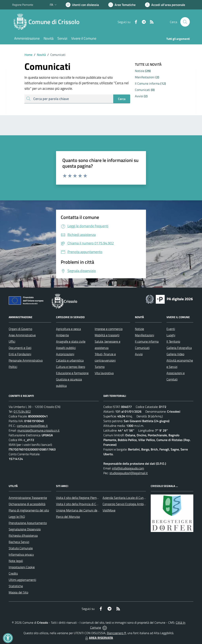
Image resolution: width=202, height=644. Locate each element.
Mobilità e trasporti (107, 335)
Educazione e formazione (72, 373)
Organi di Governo (20, 328)
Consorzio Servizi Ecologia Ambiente (126, 504)
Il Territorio (173, 341)
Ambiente (62, 335)
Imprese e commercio (109, 328)
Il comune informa (147, 341)
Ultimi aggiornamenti (22, 579)
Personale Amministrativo (26, 360)
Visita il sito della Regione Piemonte (79, 497)
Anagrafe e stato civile (70, 341)
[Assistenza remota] (104, 627)
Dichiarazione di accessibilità (27, 504)
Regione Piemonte (22, 5)
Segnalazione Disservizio (25, 529)
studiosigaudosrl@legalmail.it (128, 473)
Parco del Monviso (68, 516)
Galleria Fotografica (179, 347)
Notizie (139, 328)
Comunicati (142, 347)
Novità (40, 54)
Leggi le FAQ (17, 516)
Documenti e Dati (20, 347)
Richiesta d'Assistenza (23, 535)
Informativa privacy (21, 554)
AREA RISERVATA (101, 637)
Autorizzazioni (65, 354)
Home (28, 54)
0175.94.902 (22, 411)
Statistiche (16, 586)
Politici (13, 366)
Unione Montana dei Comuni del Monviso (83, 510)
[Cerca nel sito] (185, 22)
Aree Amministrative (22, 335)
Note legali (16, 560)
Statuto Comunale (21, 548)
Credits (13, 573)
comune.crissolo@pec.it (32, 425)
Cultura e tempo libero (70, 366)
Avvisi (139, 354)
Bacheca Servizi (19, 541)
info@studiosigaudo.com (128, 468)
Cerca (121, 98)
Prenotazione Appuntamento (28, 523)
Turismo (100, 366)
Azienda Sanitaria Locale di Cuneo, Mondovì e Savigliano (139, 497)
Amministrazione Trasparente (28, 497)
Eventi (170, 328)
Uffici (12, 341)
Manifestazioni (144, 335)
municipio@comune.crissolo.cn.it (38, 430)
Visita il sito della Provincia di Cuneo (79, 504)
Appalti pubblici (66, 347)
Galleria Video (175, 354)
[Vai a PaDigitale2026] (169, 299)
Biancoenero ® (116, 633)
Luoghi (170, 335)
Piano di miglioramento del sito (29, 510)
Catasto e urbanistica (70, 360)
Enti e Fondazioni (20, 354)
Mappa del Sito (18, 592)
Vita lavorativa (104, 373)
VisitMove (109, 510)
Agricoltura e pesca (68, 328)
